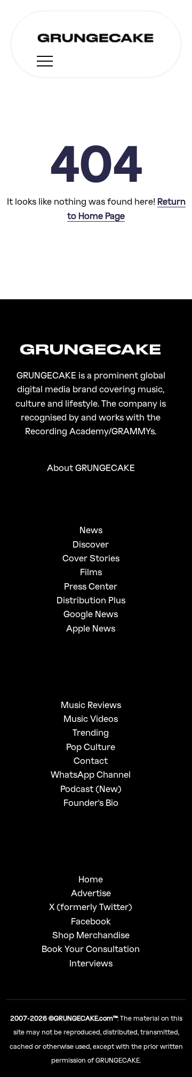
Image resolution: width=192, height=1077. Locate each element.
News (90, 529)
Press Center (90, 586)
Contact (91, 760)
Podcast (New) (91, 788)
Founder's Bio (90, 802)
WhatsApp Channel (91, 774)
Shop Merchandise (91, 934)
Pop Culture (90, 746)
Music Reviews (91, 704)
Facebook (91, 921)
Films (91, 571)
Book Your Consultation (91, 948)
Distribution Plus (91, 599)
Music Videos (90, 718)
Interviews (91, 963)
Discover (91, 544)
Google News (90, 613)
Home (90, 879)
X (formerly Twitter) (90, 906)
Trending (91, 732)
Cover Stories (90, 557)
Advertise (91, 892)
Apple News (90, 628)
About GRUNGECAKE (91, 467)
